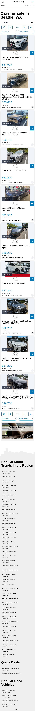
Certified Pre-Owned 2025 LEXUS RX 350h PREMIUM (16, 360)
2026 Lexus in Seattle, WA (8, 580)
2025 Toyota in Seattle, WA (9, 491)
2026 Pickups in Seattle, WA (9, 627)
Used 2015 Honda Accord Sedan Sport (16, 247)
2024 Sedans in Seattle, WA (9, 495)
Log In (26, 6)
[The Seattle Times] (17, 2)
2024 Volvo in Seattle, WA (8, 584)
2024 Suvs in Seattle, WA (8, 477)
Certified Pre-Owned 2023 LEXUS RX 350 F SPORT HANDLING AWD (17, 397)
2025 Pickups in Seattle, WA (9, 613)
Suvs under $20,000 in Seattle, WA (11, 669)
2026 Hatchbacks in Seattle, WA (10, 622)
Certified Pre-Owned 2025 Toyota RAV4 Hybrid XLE (16, 58)
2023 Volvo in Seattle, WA (8, 561)
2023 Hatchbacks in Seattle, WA (10, 570)
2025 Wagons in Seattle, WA (9, 617)
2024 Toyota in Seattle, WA (9, 486)
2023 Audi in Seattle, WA (8, 542)
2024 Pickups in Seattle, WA (9, 575)
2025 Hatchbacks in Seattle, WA (10, 603)
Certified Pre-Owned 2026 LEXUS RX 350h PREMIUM (16, 322)
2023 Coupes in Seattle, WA (9, 636)
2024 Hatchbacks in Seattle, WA (10, 598)
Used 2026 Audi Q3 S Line (13, 283)
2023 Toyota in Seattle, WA (9, 533)
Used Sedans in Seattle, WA (9, 696)
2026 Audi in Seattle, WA (8, 655)
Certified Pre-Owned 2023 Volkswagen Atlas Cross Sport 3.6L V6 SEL (17, 97)
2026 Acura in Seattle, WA (8, 650)
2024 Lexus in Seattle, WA (8, 509)
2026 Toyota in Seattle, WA (9, 505)
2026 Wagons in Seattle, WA (9, 645)
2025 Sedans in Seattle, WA (9, 538)
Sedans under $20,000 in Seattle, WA (11, 673)
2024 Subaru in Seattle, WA (9, 552)
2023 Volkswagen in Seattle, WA (10, 547)
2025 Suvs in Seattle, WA (8, 472)
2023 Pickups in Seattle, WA (9, 608)
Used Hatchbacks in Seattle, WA (10, 700)
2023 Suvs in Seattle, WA (8, 481)
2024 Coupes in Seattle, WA (9, 631)
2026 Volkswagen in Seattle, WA (10, 641)
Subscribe (31, 6)
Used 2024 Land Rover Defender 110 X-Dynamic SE (16, 134)
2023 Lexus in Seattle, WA (8, 519)
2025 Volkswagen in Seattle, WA (10, 514)
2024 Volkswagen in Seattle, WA (10, 566)
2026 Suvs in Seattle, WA (8, 500)
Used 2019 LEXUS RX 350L (14, 170)
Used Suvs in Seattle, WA (8, 691)
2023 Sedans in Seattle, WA (9, 556)
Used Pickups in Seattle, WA (9, 705)
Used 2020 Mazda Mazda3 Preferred (13, 209)
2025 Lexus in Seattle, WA (8, 524)
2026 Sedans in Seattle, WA (9, 594)
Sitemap (17, 709)
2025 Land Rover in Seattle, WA (10, 589)
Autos (3, 6)
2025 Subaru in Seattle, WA (9, 528)
